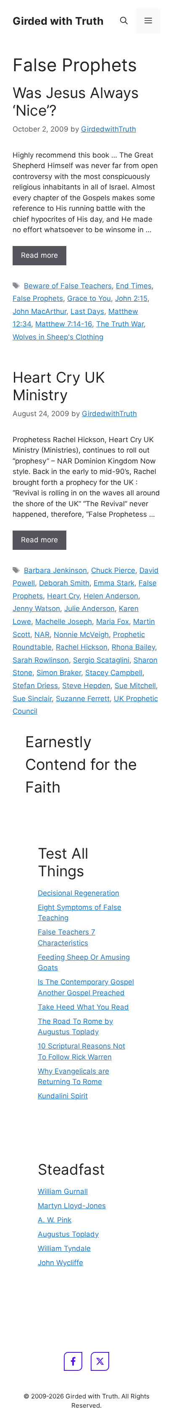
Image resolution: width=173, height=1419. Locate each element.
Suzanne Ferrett (83, 698)
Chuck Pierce (113, 570)
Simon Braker (59, 672)
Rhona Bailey (133, 647)
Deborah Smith (64, 583)
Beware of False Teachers (68, 286)
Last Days (87, 311)
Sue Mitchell (135, 685)
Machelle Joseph (63, 621)
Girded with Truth (58, 21)
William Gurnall (63, 1191)
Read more (39, 255)
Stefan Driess (35, 685)
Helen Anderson (111, 596)
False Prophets (38, 298)
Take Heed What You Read (83, 1007)
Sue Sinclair (32, 698)
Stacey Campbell (113, 672)
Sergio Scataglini (101, 660)
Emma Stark (114, 583)
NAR (42, 634)
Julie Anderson (89, 608)
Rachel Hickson (81, 647)
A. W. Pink (54, 1220)
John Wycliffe (60, 1262)
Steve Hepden (86, 685)
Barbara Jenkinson (55, 570)
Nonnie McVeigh (81, 634)
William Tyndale (64, 1248)
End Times (134, 286)
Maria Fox (112, 621)
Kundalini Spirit (63, 1096)
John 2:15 (131, 298)
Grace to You (89, 298)
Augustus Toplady (68, 1234)
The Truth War (120, 324)
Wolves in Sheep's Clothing (58, 337)
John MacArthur (39, 311)
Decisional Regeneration (78, 893)
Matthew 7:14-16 (63, 324)
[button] (124, 21)
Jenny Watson (36, 608)
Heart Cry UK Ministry (59, 386)
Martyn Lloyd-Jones (72, 1205)
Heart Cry (63, 596)
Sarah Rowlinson (41, 660)
